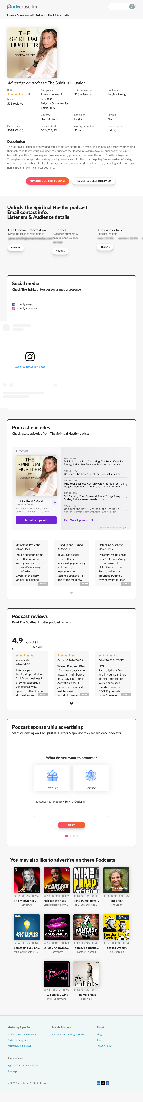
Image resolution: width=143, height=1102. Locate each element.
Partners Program (17, 1040)
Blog (99, 1034)
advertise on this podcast (48, 181)
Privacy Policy (104, 1046)
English (79, 119)
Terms (100, 1040)
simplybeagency (27, 304)
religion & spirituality (55, 103)
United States (50, 119)
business (46, 99)
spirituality (48, 107)
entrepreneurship (52, 94)
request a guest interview (94, 181)
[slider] (16, 95)
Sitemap (12, 1071)
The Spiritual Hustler (59, 15)
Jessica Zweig (117, 94)
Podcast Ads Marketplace (21, 1034)
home (10, 15)
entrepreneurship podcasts (31, 15)
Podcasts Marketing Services (68, 1034)
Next (71, 825)
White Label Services (19, 1046)
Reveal (15, 248)
